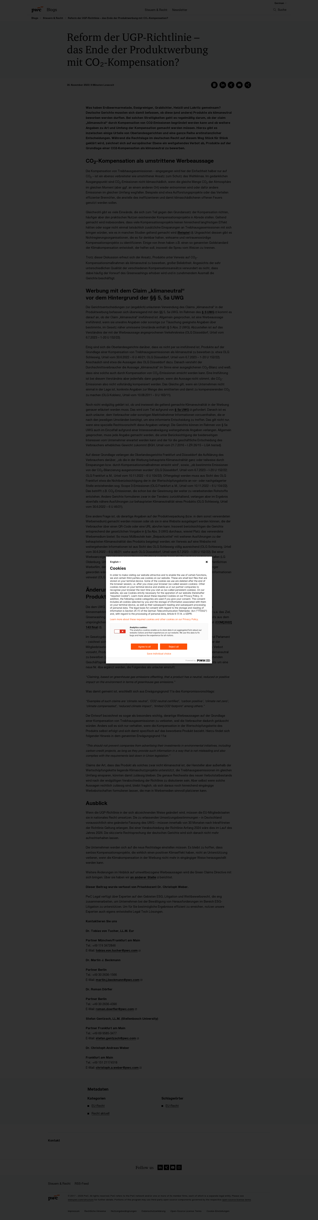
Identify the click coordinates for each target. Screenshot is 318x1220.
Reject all (174, 646)
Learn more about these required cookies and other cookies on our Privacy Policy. (154, 619)
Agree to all (144, 646)
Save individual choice (159, 653)
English (114, 561)
